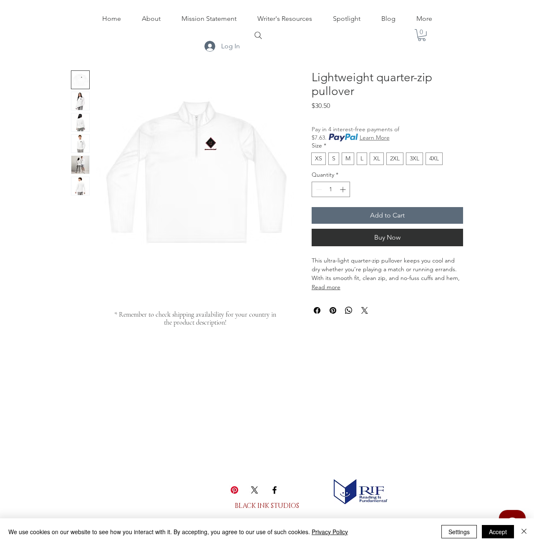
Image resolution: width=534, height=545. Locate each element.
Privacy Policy (330, 532)
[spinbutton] (330, 189)
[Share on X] (365, 310)
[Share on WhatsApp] (349, 310)
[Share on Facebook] (317, 310)
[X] (254, 490)
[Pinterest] (234, 490)
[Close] (524, 531)
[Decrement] (318, 189)
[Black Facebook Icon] (275, 490)
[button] (422, 35)
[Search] (258, 35)
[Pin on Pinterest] (333, 310)
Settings (459, 532)
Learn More (375, 137)
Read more (326, 287)
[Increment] (343, 189)
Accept (498, 532)
